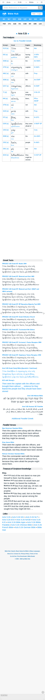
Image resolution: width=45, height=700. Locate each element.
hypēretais (14, 89)
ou (12, 107)
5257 (4, 86)
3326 (4, 111)
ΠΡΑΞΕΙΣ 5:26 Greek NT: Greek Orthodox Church (18, 317)
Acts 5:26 (6, 517)
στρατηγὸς (22, 371)
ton (12, 139)
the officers (31, 384)
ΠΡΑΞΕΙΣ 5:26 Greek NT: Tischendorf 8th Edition (18, 329)
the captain (17, 384)
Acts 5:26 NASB (23, 520)
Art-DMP (37, 80)
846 (4, 98)
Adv (35, 48)
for (33, 386)
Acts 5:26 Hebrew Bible (35, 396)
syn (12, 76)
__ (22, 386)
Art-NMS (37, 61)
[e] (7, 48)
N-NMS (36, 67)
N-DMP (36, 86)
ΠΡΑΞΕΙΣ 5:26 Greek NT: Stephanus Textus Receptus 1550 (21, 355)
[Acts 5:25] (2, 318)
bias (12, 120)
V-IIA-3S (37, 92)
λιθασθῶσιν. (33, 377)
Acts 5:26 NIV (18, 517)
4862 (4, 73)
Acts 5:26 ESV (8, 520)
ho (12, 64)
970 (4, 117)
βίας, (32, 374)
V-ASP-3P (37, 155)
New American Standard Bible (12, 428)
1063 (4, 130)
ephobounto (15, 126)
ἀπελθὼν (11, 371)
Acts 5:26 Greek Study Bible (11, 368)
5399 (4, 123)
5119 (4, 48)
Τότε (4, 371)
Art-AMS (37, 136)
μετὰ (28, 374)
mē (12, 151)
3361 (4, 149)
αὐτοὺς (19, 374)
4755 (4, 67)
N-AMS (36, 142)
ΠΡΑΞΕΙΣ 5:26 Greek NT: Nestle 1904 (14, 263)
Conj (35, 130)
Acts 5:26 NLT (32, 517)
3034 (4, 155)
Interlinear (33, 368)
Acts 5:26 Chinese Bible (21, 525)
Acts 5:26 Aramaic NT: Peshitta (32, 406)
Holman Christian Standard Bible (13, 454)
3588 (4, 61)
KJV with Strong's (8, 380)
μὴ (26, 377)
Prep (35, 73)
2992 (4, 142)
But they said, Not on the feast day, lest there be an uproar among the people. (22, 496)
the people (12, 389)
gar (12, 133)
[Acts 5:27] (42, 318)
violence (27, 386)
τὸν (17, 377)
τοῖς (33, 371)
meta (12, 114)
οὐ (24, 374)
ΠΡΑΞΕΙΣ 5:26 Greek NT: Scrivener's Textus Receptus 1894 (21, 342)
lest (19, 389)
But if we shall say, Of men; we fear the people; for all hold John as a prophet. (23, 488)
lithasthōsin (15, 158)
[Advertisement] (22, 211)
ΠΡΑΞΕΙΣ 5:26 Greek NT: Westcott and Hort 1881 (18, 276)
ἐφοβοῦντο (7, 377)
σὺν (29, 371)
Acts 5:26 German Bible (25, 527)
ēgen (13, 95)
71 (4, 92)
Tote (13, 51)
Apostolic (25, 368)
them (11, 386)
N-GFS (36, 117)
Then (4, 384)
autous (13, 101)
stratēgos (14, 70)
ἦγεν (14, 374)
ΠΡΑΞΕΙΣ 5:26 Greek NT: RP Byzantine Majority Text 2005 (21, 304)
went (9, 384)
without (17, 386)
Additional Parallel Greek (22, 418)
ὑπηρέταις (6, 374)
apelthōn (14, 57)
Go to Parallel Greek (22, 41)
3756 (4, 105)
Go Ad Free (4, 695)
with (24, 384)
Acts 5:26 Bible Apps (16, 522)
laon (12, 145)
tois (12, 82)
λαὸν (22, 377)
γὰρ (14, 377)
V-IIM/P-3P (38, 123)
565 (4, 54)
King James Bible (8, 442)
